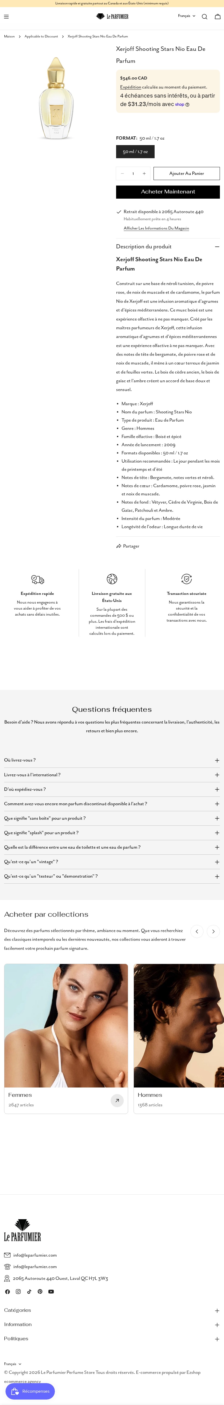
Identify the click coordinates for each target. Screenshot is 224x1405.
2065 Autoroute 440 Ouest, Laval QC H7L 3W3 (60, 1278)
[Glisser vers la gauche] (197, 931)
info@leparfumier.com (35, 1255)
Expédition (130, 87)
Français (184, 16)
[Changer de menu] (6, 16)
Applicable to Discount (41, 36)
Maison (9, 36)
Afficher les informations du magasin (156, 228)
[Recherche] (204, 16)
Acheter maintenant (168, 192)
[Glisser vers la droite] (213, 931)
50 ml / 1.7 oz (135, 151)
